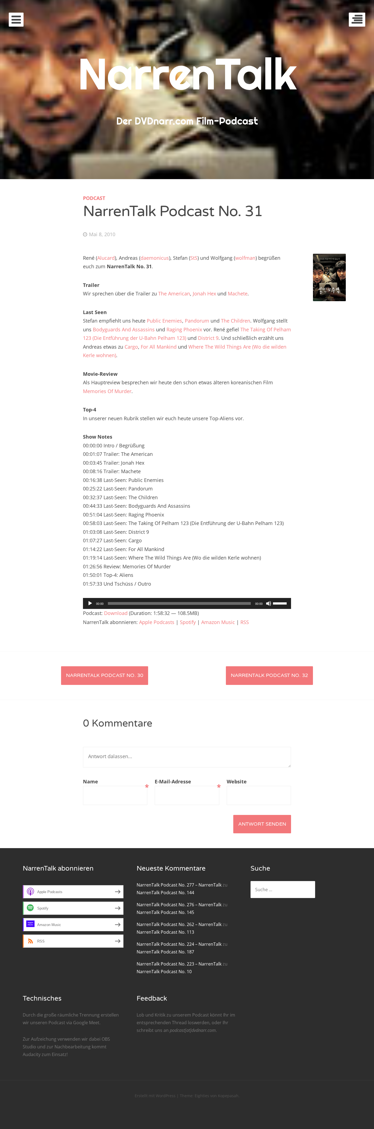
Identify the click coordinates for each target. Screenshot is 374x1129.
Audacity (32, 1054)
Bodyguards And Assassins (124, 329)
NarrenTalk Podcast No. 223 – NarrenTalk (179, 964)
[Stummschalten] (268, 603)
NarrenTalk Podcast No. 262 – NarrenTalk (179, 924)
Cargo (131, 346)
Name (115, 782)
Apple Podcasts (156, 622)
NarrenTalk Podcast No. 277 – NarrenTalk (179, 885)
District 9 (208, 338)
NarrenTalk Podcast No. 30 (104, 675)
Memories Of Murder (107, 391)
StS (193, 258)
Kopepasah (228, 1095)
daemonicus (154, 258)
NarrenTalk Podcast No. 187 (165, 952)
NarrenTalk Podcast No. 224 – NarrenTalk (179, 944)
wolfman (245, 258)
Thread (179, 1023)
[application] (187, 603)
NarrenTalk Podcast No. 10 (164, 972)
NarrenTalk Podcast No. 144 (165, 893)
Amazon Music (218, 622)
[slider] (280, 603)
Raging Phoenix (184, 329)
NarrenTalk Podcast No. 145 (165, 912)
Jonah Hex (204, 293)
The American (174, 293)
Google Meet (86, 1023)
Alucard (106, 258)
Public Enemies (164, 320)
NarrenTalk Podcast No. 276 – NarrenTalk (179, 905)
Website (237, 781)
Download (116, 613)
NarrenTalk (187, 73)
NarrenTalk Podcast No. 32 (269, 675)
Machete (238, 293)
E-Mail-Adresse (187, 782)
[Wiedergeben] (90, 603)
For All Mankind (159, 346)
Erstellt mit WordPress (155, 1095)
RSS (244, 622)
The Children (235, 320)
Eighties (202, 1095)
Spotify (188, 622)
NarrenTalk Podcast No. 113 (165, 932)
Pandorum (197, 320)
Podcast (94, 198)
